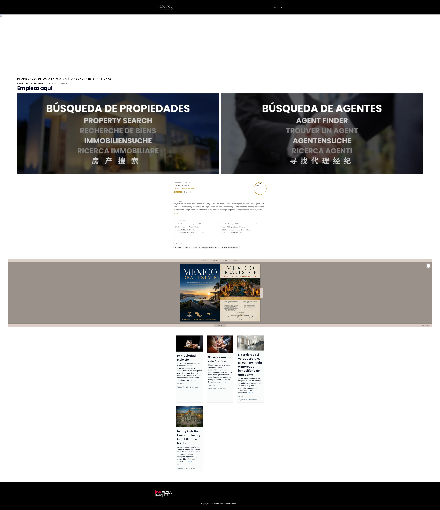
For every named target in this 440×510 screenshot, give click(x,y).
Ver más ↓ (176, 213)
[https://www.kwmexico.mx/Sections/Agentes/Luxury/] (322, 133)
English (186, 192)
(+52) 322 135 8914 (184, 247)
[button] (189, 369)
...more (193, 380)
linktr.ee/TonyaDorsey (231, 247)
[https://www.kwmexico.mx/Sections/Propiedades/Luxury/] (118, 133)
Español (177, 192)
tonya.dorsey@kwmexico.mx (207, 247)
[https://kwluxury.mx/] (165, 7)
